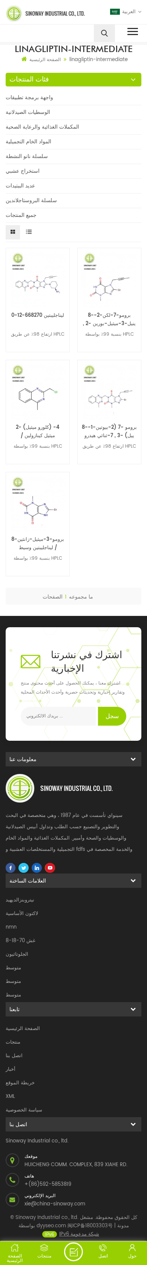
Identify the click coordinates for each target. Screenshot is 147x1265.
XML (10, 1097)
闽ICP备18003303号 (90, 1226)
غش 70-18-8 (20, 941)
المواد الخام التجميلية (28, 141)
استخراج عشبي (23, 171)
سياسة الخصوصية (24, 1110)
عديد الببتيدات (20, 185)
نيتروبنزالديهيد (20, 900)
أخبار (10, 1069)
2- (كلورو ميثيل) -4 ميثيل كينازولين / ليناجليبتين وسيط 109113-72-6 (37, 432)
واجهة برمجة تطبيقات (29, 97)
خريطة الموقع (20, 1083)
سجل (112, 716)
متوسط (13, 968)
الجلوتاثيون (17, 954)
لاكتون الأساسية (22, 914)
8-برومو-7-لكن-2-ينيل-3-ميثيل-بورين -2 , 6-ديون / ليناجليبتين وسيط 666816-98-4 (109, 320)
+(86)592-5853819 (47, 1184)
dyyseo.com (51, 1226)
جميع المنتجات (21, 215)
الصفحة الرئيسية (45, 59)
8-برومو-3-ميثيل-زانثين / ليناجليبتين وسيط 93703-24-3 (37, 544)
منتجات (13, 1042)
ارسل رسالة (73, 1251)
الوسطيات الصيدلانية (28, 112)
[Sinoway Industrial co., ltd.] (38, 13)
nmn (11, 927)
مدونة (123, 1226)
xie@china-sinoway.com (54, 1204)
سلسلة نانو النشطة (27, 156)
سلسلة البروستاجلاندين (31, 200)
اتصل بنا (14, 1056)
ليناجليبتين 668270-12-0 (37, 315)
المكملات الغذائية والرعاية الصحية (42, 127)
